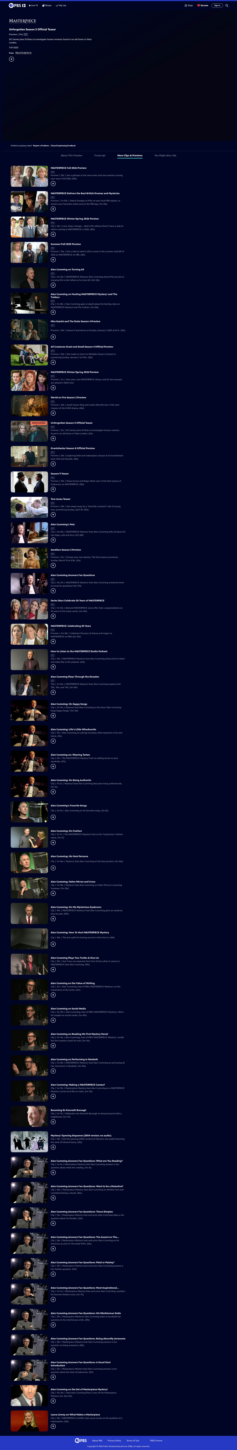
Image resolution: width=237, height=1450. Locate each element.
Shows (48, 5)
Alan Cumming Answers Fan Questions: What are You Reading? (87, 1160)
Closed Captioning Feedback (63, 145)
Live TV (34, 5)
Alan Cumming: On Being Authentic (71, 780)
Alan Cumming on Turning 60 (67, 269)
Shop (190, 5)
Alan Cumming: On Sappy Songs (69, 704)
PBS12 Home (156, 1440)
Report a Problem (41, 145)
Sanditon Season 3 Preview (66, 549)
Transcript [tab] (99, 155)
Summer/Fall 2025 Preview (66, 244)
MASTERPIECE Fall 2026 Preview (69, 167)
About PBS (97, 1440)
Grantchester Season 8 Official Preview (73, 448)
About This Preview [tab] (71, 155)
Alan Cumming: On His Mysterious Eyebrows (76, 907)
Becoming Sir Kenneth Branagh (68, 1110)
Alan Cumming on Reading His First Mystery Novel (79, 1033)
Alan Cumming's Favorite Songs (69, 805)
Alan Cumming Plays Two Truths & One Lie (75, 957)
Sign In (217, 5)
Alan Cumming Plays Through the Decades (75, 676)
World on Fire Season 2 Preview (68, 397)
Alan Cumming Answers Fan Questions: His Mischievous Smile (86, 1313)
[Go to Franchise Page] (122, 21)
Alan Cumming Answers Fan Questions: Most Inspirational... (85, 1287)
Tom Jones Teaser (60, 499)
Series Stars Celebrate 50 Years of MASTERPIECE (77, 600)
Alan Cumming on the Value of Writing (73, 983)
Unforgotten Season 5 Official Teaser (72, 422)
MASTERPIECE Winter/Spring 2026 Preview (75, 218)
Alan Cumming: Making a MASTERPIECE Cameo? (78, 1084)
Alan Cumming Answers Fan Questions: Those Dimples (82, 1211)
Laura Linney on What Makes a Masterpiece (75, 1414)
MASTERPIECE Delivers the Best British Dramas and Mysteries (85, 193)
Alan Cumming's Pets (63, 524)
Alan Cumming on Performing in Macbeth (74, 1059)
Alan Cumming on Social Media (68, 1008)
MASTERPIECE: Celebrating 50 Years (71, 625)
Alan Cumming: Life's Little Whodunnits (73, 729)
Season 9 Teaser (60, 473)
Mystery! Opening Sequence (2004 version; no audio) (81, 1135)
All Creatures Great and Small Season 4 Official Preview (82, 346)
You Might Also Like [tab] (165, 155)
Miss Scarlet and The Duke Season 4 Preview (75, 321)
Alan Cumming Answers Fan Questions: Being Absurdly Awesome (88, 1338)
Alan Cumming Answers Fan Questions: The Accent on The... (85, 1237)
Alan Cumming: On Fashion (66, 830)
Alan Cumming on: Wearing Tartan (70, 754)
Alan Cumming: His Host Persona (69, 856)
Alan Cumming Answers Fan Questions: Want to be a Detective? (87, 1186)
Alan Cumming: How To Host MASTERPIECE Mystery (80, 932)
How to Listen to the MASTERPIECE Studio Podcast (79, 651)
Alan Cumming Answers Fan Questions (73, 575)
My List (62, 5)
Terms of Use (133, 1440)
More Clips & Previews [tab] (130, 155)
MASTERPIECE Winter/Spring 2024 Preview (75, 372)
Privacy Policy (114, 1440)
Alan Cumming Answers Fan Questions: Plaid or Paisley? (82, 1262)
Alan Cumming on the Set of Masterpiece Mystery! (79, 1389)
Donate (204, 5)
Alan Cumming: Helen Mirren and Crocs (73, 881)
